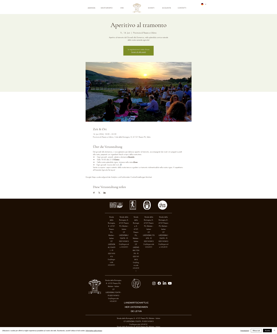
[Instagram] (154, 283)
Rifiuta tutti (256, 330)
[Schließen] (274, 330)
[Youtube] (170, 283)
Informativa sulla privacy (94, 330)
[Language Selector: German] (203, 4)
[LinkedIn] (164, 283)
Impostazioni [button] (244, 330)
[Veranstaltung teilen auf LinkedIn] (105, 193)
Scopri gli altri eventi (138, 52)
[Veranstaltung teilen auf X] (99, 193)
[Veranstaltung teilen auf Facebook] (94, 193)
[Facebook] (159, 283)
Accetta (267, 330)
